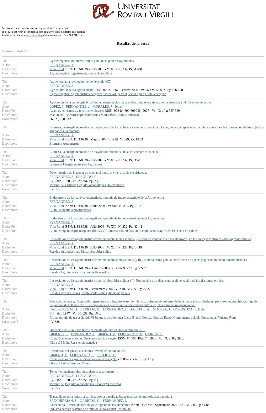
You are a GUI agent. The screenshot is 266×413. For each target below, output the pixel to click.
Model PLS (108, 115)
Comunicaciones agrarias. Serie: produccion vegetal (83, 338)
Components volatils (186, 317)
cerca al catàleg (34, 35)
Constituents (209, 317)
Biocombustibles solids (96, 251)
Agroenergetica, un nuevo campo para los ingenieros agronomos (91, 61)
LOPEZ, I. (56, 106)
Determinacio (115, 185)
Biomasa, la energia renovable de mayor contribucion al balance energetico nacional (104, 152)
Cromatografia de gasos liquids (69, 317)
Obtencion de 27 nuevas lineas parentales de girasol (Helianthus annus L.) (97, 330)
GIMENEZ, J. (58, 334)
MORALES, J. (103, 106)
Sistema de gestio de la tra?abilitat (94, 409)
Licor (127, 317)
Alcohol (99, 384)
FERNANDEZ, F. (130, 334)
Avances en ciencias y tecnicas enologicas (76, 110)
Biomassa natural (116, 230)
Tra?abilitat (124, 409)
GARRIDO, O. (90, 400)
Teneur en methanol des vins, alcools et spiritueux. (82, 371)
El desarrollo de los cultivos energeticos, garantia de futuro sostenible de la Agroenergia (106, 218)
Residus (54, 272)
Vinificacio (131, 115)
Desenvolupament (115, 94)
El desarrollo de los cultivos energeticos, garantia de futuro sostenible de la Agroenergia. (107, 197)
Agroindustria (69, 272)
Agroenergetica (59, 73)
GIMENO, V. (106, 334)
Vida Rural (56, 69)
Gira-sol (54, 342)
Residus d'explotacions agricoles (150, 230)
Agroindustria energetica (86, 94)
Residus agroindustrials (64, 251)
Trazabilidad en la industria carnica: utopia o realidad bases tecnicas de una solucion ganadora (110, 396)
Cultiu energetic (155, 94)
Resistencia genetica (83, 342)
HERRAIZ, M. (90, 309)
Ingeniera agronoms (83, 73)
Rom (232, 317)
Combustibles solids (94, 293)
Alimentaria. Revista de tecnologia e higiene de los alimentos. (89, 405)
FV (51, 181)
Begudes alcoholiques (91, 185)
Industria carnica (60, 409)
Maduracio (56, 115)
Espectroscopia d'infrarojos (82, 115)
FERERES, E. (106, 355)
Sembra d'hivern (80, 363)
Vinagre (223, 317)
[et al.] (119, 106)
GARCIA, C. (154, 334)
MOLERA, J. (162, 309)
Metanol (54, 185)
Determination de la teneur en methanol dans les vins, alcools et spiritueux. (98, 172)
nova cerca (54, 31)
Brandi (136, 317)
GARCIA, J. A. (139, 309)
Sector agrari (136, 94)
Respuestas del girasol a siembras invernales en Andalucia (87, 351)
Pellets (125, 293)
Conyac (147, 317)
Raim (120, 115)
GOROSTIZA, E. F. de (188, 309)
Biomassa (55, 143)
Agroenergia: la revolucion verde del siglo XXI (80, 81)
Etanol (168, 317)
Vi (92, 317)
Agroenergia (71, 143)
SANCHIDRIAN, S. (63, 400)
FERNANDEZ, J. (61, 65)
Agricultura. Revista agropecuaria (71, 90)
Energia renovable (75, 164)
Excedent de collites (185, 230)
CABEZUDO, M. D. (63, 309)
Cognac (158, 317)
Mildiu (65, 342)
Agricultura (104, 73)
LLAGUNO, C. (86, 176)
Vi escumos (68, 185)
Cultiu (65, 363)
